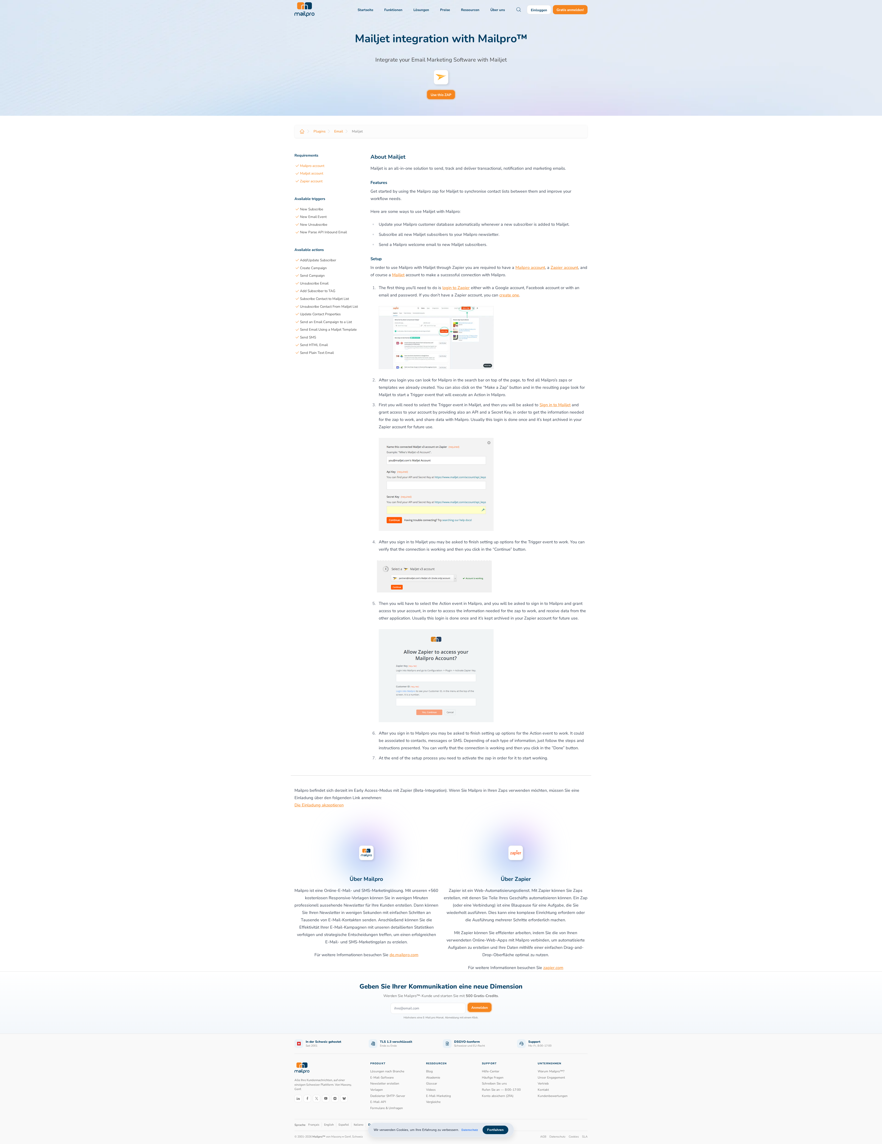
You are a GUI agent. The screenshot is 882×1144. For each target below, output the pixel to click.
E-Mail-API (378, 1102)
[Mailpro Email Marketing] (301, 1068)
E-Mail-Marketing (438, 1096)
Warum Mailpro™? (551, 1071)
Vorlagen (376, 1090)
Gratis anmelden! (570, 10)
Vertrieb (543, 1083)
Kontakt (543, 1090)
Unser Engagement (551, 1077)
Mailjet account (311, 173)
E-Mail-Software (382, 1077)
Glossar (431, 1083)
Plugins (319, 131)
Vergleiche (433, 1102)
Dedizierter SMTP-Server (387, 1096)
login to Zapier (456, 287)
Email (338, 131)
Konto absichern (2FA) (497, 1096)
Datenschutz (469, 1130)
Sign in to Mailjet (555, 405)
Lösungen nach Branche (387, 1071)
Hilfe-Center (490, 1071)
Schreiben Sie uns (494, 1083)
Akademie (433, 1077)
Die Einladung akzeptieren (319, 805)
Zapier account (311, 181)
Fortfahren (495, 1130)
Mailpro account (312, 165)
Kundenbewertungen (553, 1096)
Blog (429, 1071)
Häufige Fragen (492, 1077)
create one (509, 295)
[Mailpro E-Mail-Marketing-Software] (304, 9)
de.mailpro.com (404, 955)
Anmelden (479, 1007)
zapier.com (553, 967)
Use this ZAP (441, 95)
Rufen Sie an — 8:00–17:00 (501, 1090)
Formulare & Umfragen (386, 1108)
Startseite (365, 10)
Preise (445, 10)
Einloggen (539, 10)
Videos (431, 1090)
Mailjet (398, 275)
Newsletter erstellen (384, 1083)
